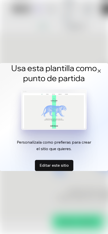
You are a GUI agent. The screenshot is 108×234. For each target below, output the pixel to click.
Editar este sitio (54, 165)
